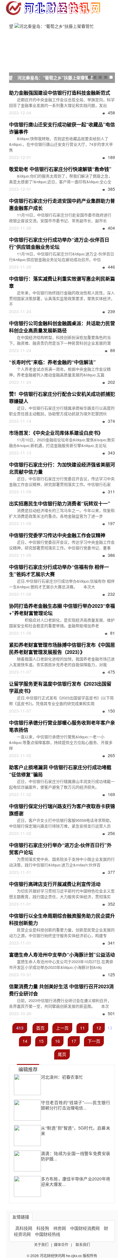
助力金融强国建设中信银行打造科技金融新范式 (59, 92)
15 (41, 1041)
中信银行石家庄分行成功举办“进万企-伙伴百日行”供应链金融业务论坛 (59, 243)
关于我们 (41, 1244)
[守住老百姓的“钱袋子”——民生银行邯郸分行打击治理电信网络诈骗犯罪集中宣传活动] (27, 1110)
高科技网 (23, 1228)
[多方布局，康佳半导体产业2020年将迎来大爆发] (27, 1186)
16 (57, 1041)
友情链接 (20, 1217)
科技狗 (42, 1228)
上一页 (62, 1028)
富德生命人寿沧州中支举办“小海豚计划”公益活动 (62, 954)
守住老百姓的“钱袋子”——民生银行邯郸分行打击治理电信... (75, 1105)
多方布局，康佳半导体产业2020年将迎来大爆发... (75, 1181)
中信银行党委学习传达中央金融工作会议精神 (57, 535)
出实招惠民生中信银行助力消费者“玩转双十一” (59, 503)
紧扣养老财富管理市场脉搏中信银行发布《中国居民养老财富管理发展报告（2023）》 (62, 648)
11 (82, 1028)
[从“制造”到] (27, 1135)
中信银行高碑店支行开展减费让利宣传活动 (55, 883)
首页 (40, 1028)
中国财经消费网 (85, 1228)
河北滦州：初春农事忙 (62, 1077)
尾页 (62, 1054)
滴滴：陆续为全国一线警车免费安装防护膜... (75, 1156)
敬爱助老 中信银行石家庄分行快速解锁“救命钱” (60, 169)
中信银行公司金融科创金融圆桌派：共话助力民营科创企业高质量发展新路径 (62, 327)
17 (73, 1041)
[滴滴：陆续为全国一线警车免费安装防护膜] (27, 1161)
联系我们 (83, 1244)
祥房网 (59, 1228)
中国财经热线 (47, 1234)
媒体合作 (61, 1244)
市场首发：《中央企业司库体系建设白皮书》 (56, 432)
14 (25, 1041)
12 (98, 1028)
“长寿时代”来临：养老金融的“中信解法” (52, 362)
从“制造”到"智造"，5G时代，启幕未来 (75, 1130)
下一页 (94, 1041)
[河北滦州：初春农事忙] (27, 1084)
